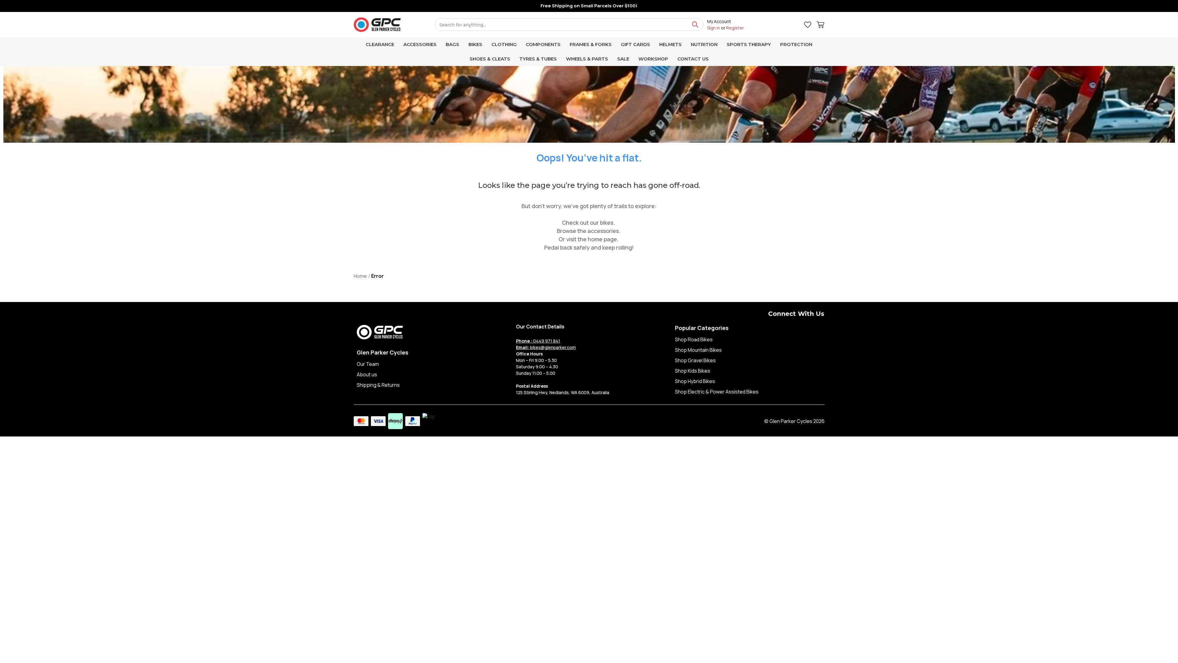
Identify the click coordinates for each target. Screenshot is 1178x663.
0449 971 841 (538, 341)
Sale (623, 59)
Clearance (380, 44)
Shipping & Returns (378, 385)
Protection (796, 44)
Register (735, 28)
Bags (452, 44)
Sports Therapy (749, 44)
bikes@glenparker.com (546, 347)
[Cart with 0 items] (820, 25)
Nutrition (704, 44)
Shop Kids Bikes (692, 370)
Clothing (504, 44)
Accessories (420, 44)
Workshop (653, 59)
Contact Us (693, 59)
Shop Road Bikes (694, 339)
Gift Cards (635, 44)
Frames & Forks (591, 44)
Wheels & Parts (587, 59)
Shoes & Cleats (490, 59)
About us (367, 374)
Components (543, 44)
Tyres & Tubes (538, 59)
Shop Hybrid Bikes (695, 381)
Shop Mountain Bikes (698, 350)
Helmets (670, 44)
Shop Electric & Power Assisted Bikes (717, 391)
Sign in (713, 28)
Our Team (368, 364)
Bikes (475, 44)
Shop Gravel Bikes (695, 360)
